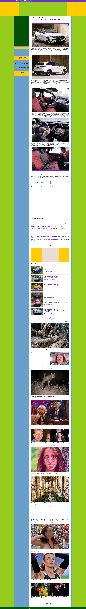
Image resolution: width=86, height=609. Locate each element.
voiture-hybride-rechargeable (50, 186)
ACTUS (50, 0)
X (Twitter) (22, 53)
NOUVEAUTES (54, 0)
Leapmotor (46, 279)
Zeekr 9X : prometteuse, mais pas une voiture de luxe (47, 234)
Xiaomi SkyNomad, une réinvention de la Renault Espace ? (49, 236)
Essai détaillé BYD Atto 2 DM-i (50, 268)
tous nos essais (50, 603)
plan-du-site (40, 608)
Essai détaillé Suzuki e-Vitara (49, 292)
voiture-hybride (49, 304)
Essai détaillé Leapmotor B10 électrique (52, 276)
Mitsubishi (46, 313)
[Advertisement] (43, 9)
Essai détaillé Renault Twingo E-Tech (51, 284)
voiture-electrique (52, 279)
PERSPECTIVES (67, 0)
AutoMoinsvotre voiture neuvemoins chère (22, 74)
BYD (44, 271)
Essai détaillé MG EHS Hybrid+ (50, 301)
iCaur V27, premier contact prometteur (44, 226)
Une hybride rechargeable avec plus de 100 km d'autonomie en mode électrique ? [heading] (50, 180)
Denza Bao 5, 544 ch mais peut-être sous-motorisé (47, 239)
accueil (64, 608)
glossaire (51, 608)
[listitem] (41, 182)
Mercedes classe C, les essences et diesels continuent (47, 223)
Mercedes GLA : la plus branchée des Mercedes (46, 228)
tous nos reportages (50, 604)
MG (44, 304)
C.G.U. (22, 608)
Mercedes (43, 186)
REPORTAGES (62, 0)
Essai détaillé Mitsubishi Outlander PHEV (52, 309)
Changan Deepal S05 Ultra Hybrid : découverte (46, 242)
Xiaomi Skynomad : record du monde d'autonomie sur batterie (50, 230)
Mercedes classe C (48, 49)
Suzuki (45, 297)
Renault (45, 287)
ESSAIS (58, 0)
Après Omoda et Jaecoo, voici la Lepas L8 (45, 245)
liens (59, 608)
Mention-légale (28, 608)
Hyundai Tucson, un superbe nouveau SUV (45, 221)
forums (45, 608)
